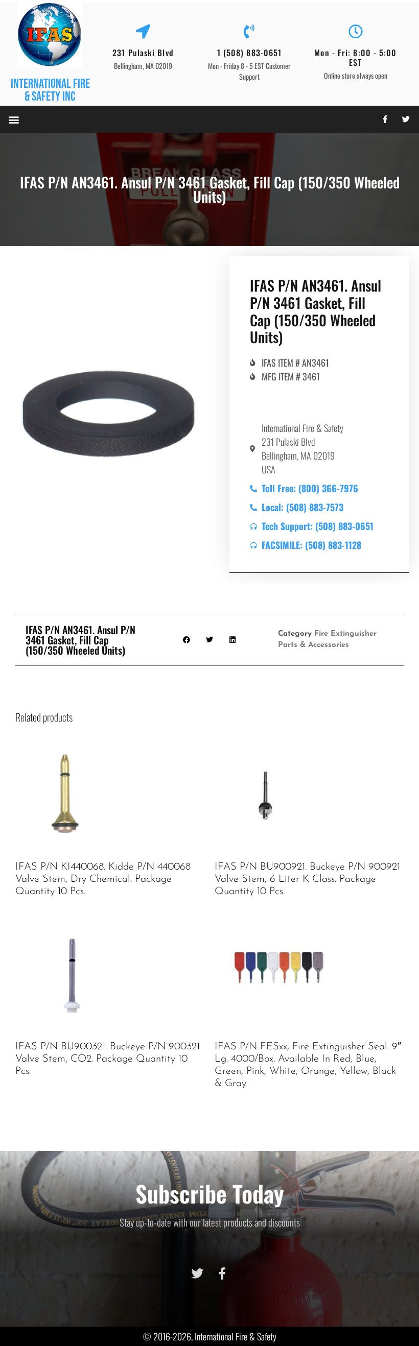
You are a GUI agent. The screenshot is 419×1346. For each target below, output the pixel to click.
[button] (13, 119)
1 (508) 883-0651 (249, 52)
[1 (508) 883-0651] (249, 32)
